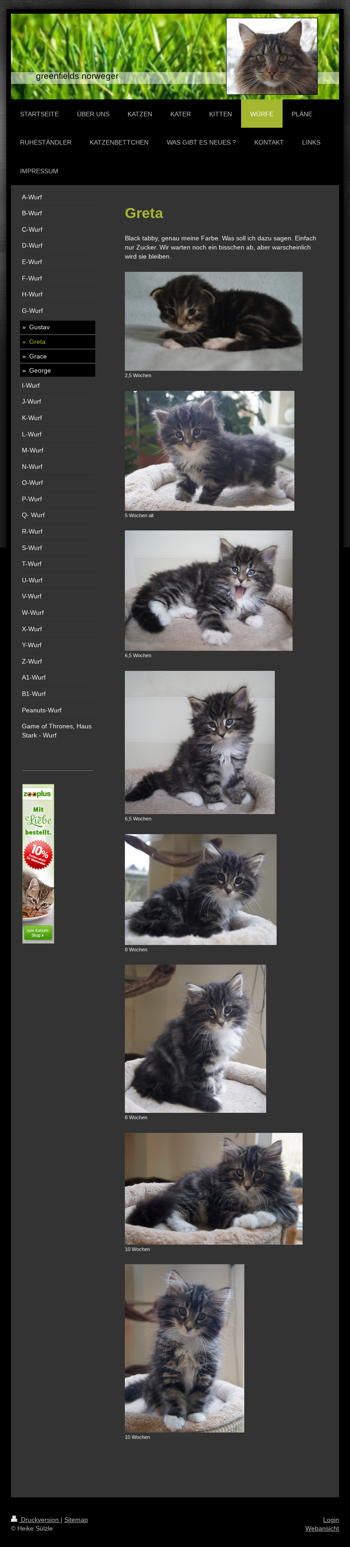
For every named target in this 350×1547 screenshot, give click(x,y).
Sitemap (76, 1519)
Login (331, 1519)
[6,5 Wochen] (209, 590)
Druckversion (40, 1519)
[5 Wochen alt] (209, 451)
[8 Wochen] (201, 889)
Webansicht (322, 1528)
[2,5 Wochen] (214, 321)
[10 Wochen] (214, 1189)
